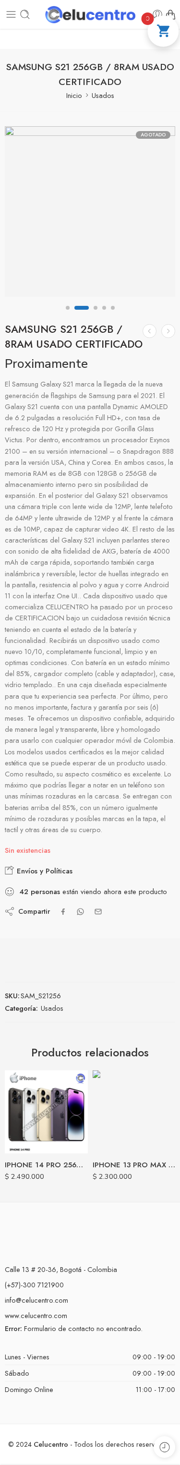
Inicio (74, 95)
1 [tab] (68, 316)
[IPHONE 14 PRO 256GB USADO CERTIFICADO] (46, 1111)
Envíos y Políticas (43, 871)
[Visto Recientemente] (164, 1447)
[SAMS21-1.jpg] (90, 211)
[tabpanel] (90, 214)
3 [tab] (95, 316)
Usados (103, 95)
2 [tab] (81, 316)
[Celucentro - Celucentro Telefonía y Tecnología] (90, 14)
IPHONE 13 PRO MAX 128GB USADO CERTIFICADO (134, 1165)
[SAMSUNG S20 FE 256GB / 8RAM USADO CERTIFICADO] (149, 331)
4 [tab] (104, 316)
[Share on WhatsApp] (80, 912)
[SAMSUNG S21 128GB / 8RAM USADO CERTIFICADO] (168, 331)
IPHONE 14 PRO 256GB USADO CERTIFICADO (46, 1165)
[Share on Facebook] (63, 911)
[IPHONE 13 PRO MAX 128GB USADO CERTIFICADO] (134, 1111)
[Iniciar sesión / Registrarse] (157, 14)
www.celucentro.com (36, 1315)
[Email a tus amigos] (98, 912)
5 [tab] (113, 316)
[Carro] (170, 14)
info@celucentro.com (36, 1300)
